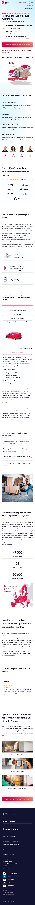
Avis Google (23, 179)
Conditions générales (8, 892)
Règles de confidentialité (8, 894)
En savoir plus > (6, 142)
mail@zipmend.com (29, 8)
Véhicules (28, 57)
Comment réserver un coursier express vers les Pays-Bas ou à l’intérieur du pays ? (16, 442)
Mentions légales (7, 896)
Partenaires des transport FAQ (11, 844)
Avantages (10, 57)
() (29, 6)
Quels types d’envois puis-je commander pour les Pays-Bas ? (16, 464)
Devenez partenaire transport (11, 841)
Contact (5, 890)
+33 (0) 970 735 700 (8, 854)
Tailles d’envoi (19, 57)
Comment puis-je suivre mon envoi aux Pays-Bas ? (16, 457)
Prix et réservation (23, 2)
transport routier (8, 733)
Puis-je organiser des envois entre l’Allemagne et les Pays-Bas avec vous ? (16, 450)
